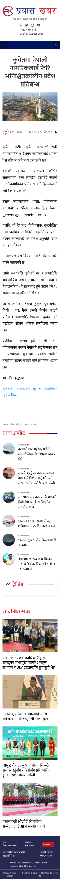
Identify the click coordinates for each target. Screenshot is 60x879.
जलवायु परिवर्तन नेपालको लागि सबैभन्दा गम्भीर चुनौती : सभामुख (25, 716)
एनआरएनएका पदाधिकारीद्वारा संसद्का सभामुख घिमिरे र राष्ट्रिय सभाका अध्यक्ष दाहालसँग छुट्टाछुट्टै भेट (28, 663)
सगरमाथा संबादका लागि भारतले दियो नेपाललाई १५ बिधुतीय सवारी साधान (37, 502)
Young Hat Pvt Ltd (48, 874)
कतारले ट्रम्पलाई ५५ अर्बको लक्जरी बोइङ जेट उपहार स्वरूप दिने (36, 454)
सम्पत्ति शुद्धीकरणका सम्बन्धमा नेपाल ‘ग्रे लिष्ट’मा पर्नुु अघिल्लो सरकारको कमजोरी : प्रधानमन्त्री (36, 478)
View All (46, 844)
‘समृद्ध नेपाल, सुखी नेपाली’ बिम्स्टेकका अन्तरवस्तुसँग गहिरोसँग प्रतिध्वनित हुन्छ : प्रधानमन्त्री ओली (29, 770)
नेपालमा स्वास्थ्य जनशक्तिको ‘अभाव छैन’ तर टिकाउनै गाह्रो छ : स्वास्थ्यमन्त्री (37, 564)
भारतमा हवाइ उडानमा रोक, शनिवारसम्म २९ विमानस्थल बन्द (36, 523)
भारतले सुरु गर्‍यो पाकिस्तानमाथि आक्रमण (37, 542)
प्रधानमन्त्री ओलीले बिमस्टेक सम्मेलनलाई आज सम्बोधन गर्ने (23, 824)
